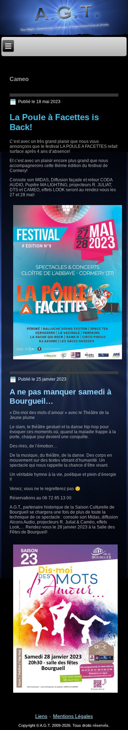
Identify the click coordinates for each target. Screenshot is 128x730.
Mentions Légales (73, 716)
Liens (41, 716)
